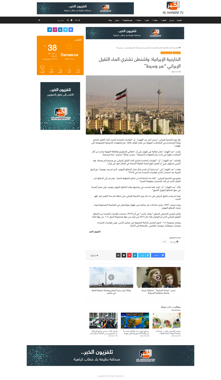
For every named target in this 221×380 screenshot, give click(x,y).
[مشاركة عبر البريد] (124, 255)
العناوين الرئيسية (166, 53)
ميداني (117, 20)
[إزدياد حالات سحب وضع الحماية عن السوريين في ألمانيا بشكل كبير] (103, 321)
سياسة (139, 20)
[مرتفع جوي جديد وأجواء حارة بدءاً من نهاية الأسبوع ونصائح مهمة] (135, 321)
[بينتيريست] (129, 255)
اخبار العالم (168, 47)
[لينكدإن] (135, 255)
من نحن (171, 20)
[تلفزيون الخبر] (172, 7)
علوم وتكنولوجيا (127, 20)
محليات (155, 20)
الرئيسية (179, 20)
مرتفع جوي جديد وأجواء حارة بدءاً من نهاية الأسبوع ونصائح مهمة (136, 332)
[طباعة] (118, 255)
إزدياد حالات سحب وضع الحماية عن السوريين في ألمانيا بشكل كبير (103, 332)
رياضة (110, 20)
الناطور (164, 20)
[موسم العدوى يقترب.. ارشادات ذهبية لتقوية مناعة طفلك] (167, 321)
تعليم (147, 20)
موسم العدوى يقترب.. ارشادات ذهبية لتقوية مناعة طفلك (168, 332)
